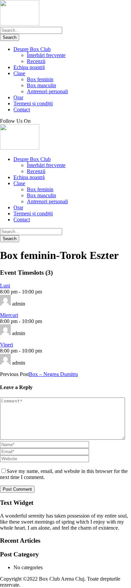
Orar (18, 97)
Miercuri (9, 315)
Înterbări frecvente (46, 55)
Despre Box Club (32, 49)
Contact (21, 109)
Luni (5, 285)
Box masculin (41, 85)
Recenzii (36, 61)
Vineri (6, 345)
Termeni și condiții (33, 103)
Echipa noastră (29, 67)
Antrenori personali (47, 91)
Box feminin (40, 79)
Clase (19, 73)
